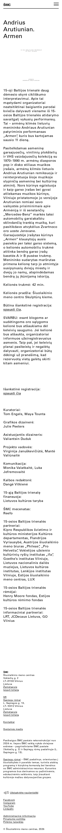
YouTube (8, 805)
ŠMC (7, 4)
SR (4, 697)
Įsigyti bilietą (11, 689)
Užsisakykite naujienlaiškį (24, 792)
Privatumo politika (14, 818)
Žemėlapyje (10, 686)
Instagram (9, 802)
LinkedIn (8, 808)
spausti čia (12, 309)
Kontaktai (9, 722)
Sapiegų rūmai (12, 700)
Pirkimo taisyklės (13, 821)
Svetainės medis (13, 729)
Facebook (9, 799)
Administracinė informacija (19, 815)
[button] (56, 4)
